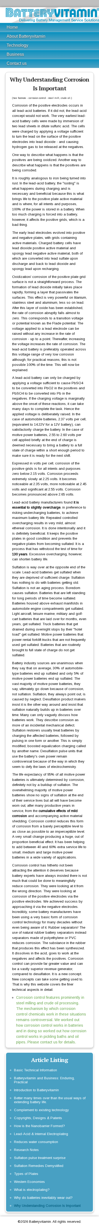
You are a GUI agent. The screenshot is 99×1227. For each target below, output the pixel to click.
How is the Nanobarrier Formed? (39, 1126)
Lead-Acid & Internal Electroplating (41, 1134)
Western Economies (29, 1182)
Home (12, 27)
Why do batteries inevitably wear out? (43, 1198)
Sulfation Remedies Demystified (38, 1166)
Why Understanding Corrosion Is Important (47, 1206)
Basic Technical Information (35, 1070)
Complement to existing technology (41, 1110)
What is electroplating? (32, 1190)
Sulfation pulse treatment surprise (39, 1158)
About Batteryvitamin (26, 36)
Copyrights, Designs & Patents (38, 1118)
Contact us (17, 63)
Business (15, 54)
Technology (17, 45)
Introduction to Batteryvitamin (36, 1090)
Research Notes (26, 1150)
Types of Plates (26, 1174)
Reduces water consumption (36, 1142)
